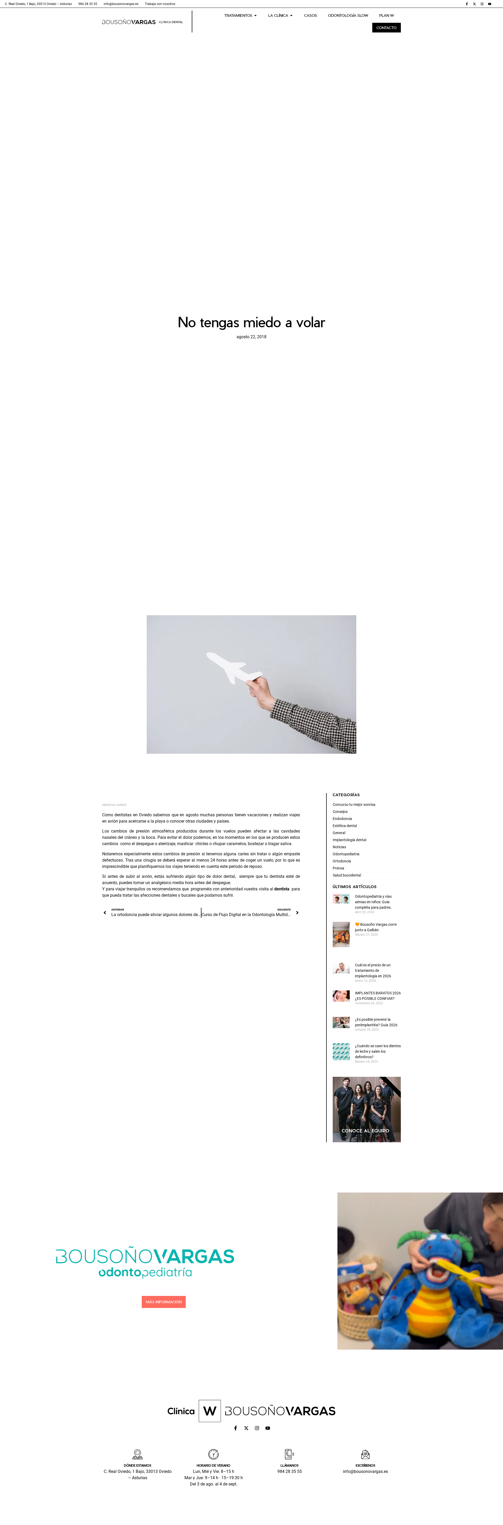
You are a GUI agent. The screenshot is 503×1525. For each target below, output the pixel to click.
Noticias (339, 847)
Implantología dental (349, 840)
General (339, 833)
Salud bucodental (347, 875)
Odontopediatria (346, 854)
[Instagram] (482, 4)
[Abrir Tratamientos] (255, 15)
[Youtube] (489, 4)
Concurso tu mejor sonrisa (354, 804)
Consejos (340, 811)
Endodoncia (342, 819)
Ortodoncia (342, 861)
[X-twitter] (474, 4)
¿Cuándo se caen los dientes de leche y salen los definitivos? (378, 1051)
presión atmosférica (155, 831)
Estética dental (345, 826)
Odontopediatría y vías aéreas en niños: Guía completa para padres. (373, 902)
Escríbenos (365, 1465)
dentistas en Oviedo (133, 814)
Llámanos (289, 1465)
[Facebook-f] (467, 4)
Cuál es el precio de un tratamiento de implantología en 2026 (373, 970)
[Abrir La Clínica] (291, 15)
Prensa (338, 868)
